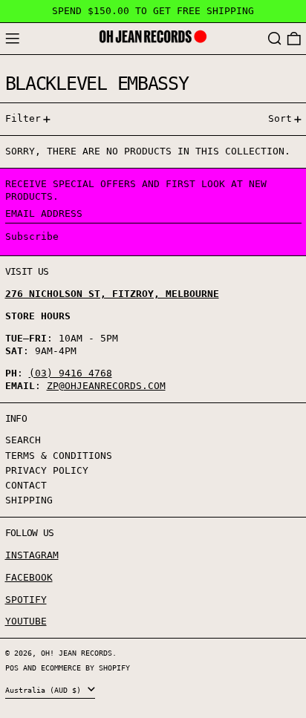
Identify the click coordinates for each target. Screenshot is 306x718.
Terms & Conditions (58, 455)
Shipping (29, 500)
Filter (23, 118)
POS (12, 667)
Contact (26, 485)
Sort (280, 118)
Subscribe (32, 236)
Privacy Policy (46, 470)
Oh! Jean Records (76, 652)
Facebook (29, 577)
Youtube (26, 621)
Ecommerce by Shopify (85, 667)
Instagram (32, 555)
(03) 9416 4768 (70, 373)
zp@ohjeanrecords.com (106, 385)
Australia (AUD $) (45, 689)
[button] (274, 39)
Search (23, 440)
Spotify (26, 599)
